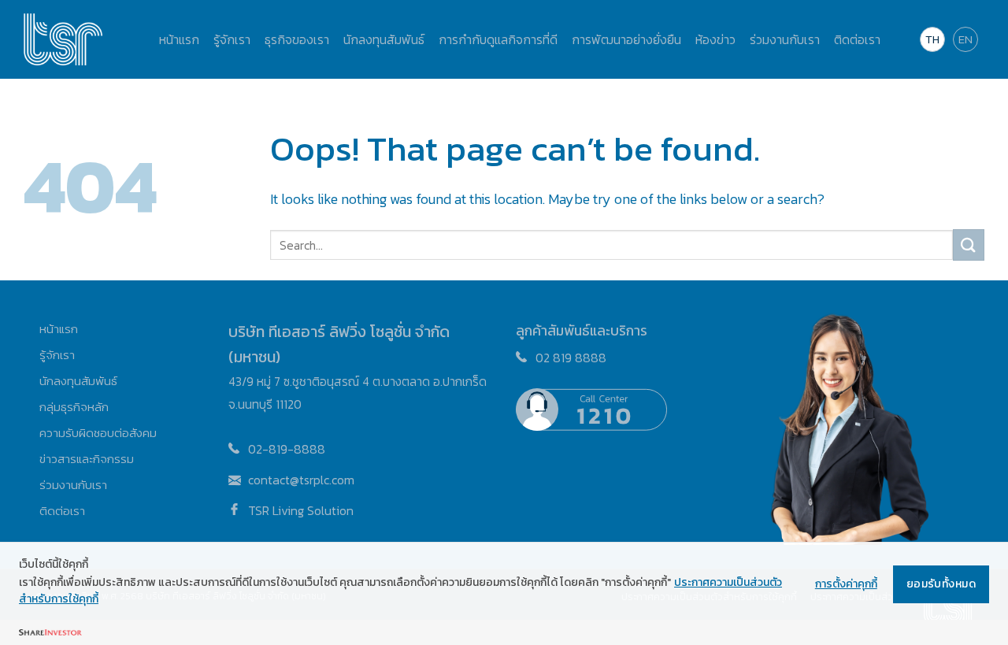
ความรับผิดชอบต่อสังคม (98, 433)
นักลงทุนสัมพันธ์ (78, 381)
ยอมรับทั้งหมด (941, 584)
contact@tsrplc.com (301, 479)
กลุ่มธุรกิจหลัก (74, 407)
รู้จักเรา (57, 355)
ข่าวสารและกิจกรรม (86, 459)
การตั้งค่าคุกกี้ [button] (846, 584)
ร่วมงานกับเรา (73, 485)
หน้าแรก (58, 329)
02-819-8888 (286, 448)
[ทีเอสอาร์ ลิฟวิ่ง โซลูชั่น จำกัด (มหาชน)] (63, 39)
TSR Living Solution (301, 510)
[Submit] (968, 244)
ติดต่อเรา (62, 511)
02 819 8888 (571, 357)
